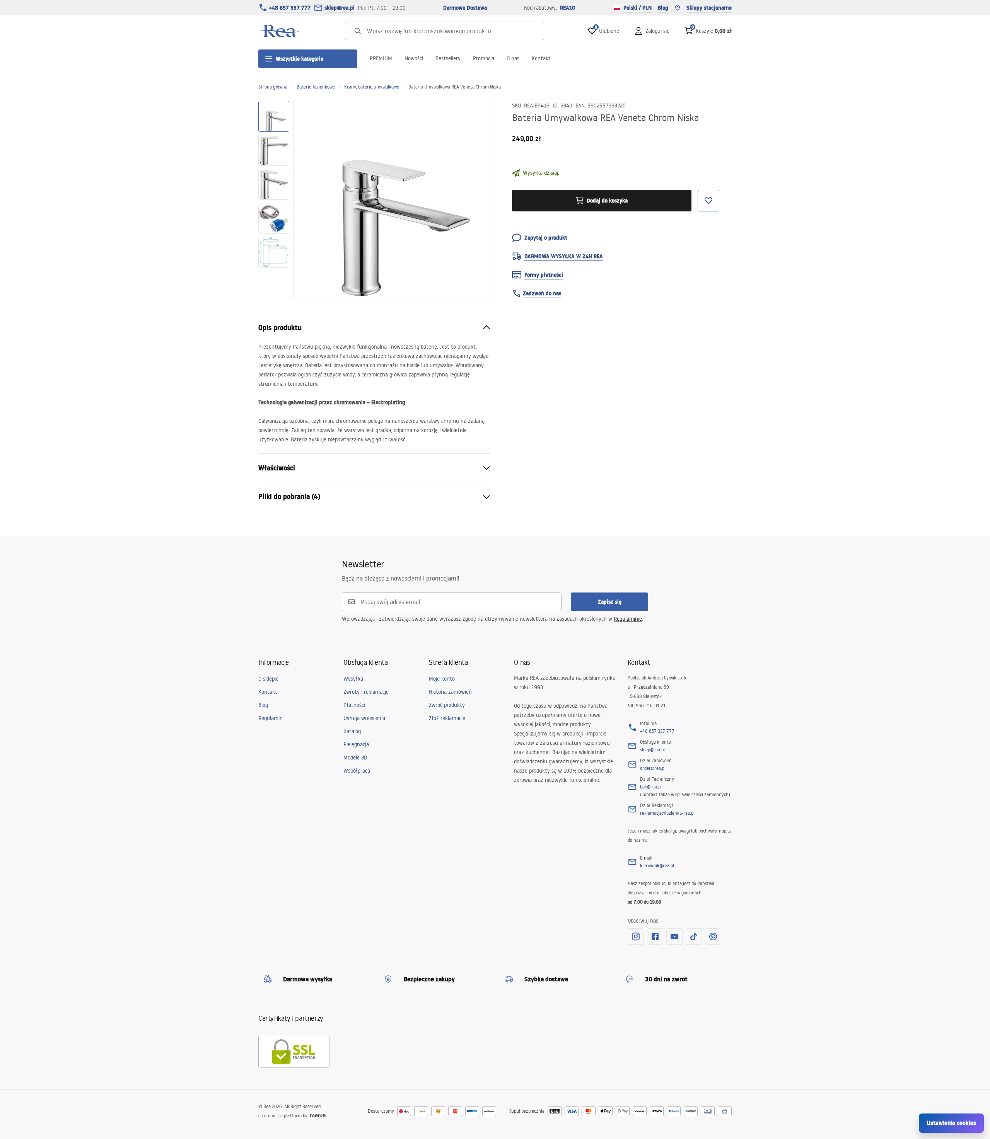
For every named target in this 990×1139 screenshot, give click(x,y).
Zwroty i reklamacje (366, 691)
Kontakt (541, 58)
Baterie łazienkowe (316, 87)
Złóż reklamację (447, 718)
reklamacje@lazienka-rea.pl (667, 813)
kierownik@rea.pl (657, 865)
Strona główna (272, 87)
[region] (273, 199)
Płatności (354, 704)
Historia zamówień (450, 691)
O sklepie (268, 678)
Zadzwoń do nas (542, 293)
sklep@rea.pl (339, 8)
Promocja (483, 58)
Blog (663, 8)
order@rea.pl (653, 768)
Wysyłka (353, 678)
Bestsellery (448, 58)
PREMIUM (381, 58)
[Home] (279, 31)
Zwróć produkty (447, 704)
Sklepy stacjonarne (709, 8)
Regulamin (270, 718)
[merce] (317, 1116)
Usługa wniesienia (364, 718)
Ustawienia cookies (951, 1123)
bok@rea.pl (651, 787)
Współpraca (356, 770)
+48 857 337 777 (290, 8)
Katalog (352, 731)
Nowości (414, 58)
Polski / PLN (637, 8)
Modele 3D (355, 757)
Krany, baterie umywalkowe (371, 87)
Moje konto (442, 678)
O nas (513, 58)
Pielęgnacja (356, 744)
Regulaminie (628, 618)
